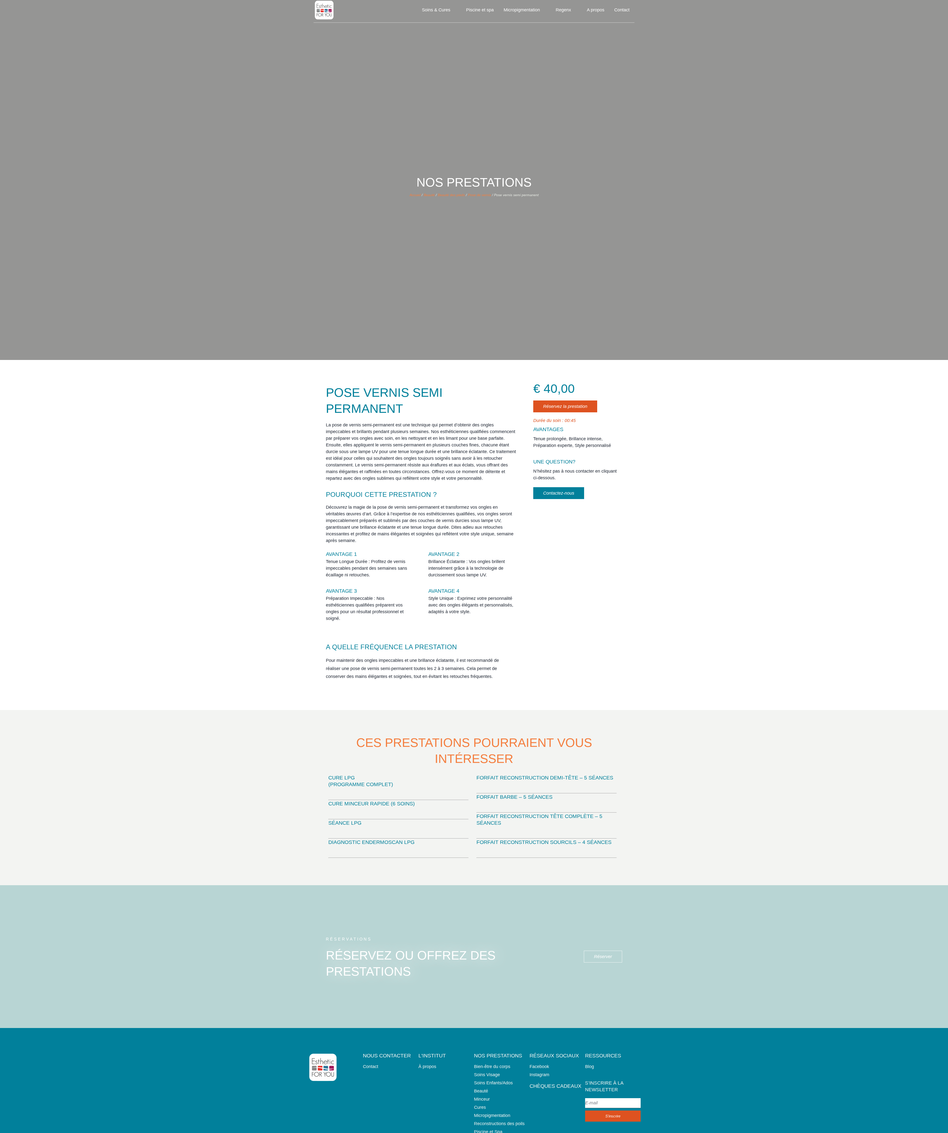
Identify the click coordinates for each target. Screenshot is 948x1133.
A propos (595, 9)
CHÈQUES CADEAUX (555, 1086)
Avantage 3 (341, 591)
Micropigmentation (522, 9)
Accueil (415, 195)
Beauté (429, 195)
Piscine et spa (480, 9)
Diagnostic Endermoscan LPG (371, 842)
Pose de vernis (479, 195)
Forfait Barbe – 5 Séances (514, 797)
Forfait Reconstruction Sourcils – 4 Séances (544, 842)
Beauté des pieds (451, 195)
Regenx (563, 9)
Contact (622, 9)
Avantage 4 (443, 591)
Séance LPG (344, 823)
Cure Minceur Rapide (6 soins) (371, 803)
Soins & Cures (436, 9)
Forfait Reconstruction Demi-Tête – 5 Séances (544, 777)
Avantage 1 (341, 554)
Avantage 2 (443, 554)
